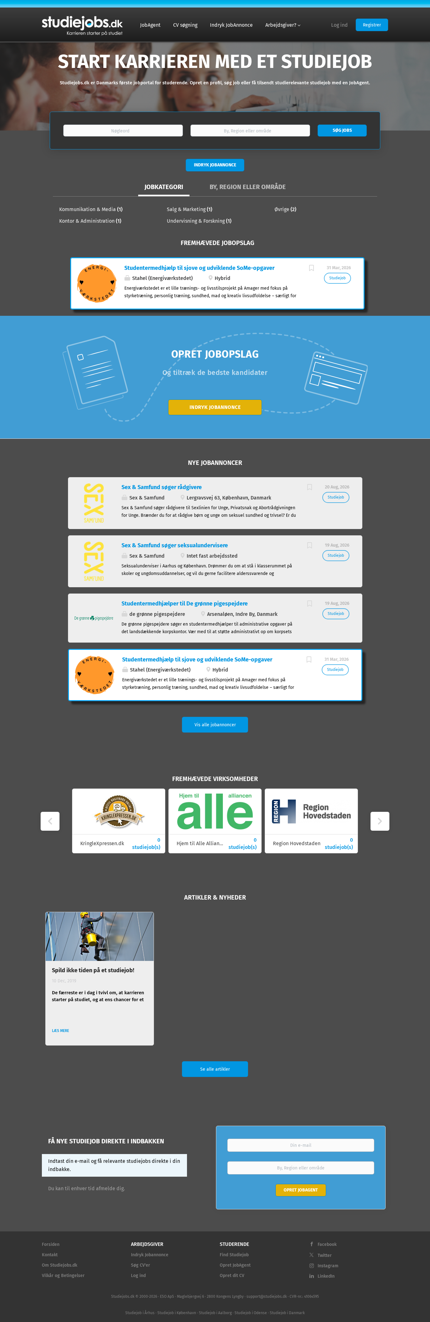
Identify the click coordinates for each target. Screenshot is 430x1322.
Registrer (372, 25)
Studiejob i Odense (251, 1313)
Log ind (339, 25)
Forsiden (50, 1244)
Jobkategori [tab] (163, 187)
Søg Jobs (342, 130)
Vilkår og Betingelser (63, 1275)
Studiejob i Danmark (287, 1313)
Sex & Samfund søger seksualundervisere (175, 545)
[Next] (380, 821)
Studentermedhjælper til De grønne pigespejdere (185, 603)
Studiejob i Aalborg (215, 1313)
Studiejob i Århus (140, 1313)
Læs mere (60, 1031)
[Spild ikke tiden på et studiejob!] (100, 936)
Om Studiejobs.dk (59, 1265)
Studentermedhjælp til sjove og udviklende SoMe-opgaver (199, 268)
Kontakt (50, 1255)
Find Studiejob (234, 1255)
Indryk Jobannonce (215, 165)
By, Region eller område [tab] (248, 187)
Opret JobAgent (235, 1265)
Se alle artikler (215, 1069)
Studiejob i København (176, 1313)
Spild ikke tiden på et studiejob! (93, 970)
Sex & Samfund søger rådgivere (162, 487)
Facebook (327, 1244)
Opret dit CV (232, 1275)
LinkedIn (326, 1276)
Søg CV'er (140, 1265)
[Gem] (311, 269)
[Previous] (50, 821)
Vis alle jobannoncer (215, 725)
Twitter (325, 1255)
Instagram (328, 1266)
